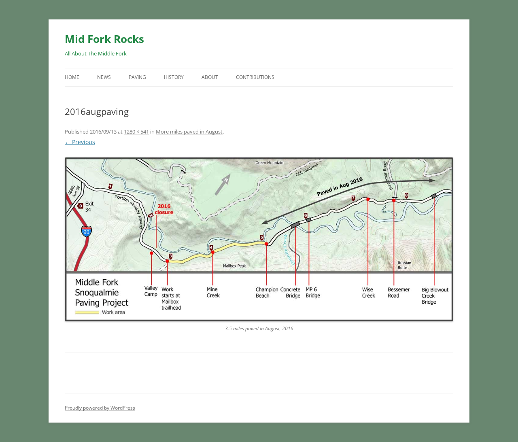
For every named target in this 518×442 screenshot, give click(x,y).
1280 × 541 (136, 131)
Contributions (255, 77)
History (174, 77)
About (210, 77)
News (104, 77)
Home (72, 77)
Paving (137, 77)
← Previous (80, 142)
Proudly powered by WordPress (100, 407)
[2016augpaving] (259, 239)
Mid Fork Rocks (104, 39)
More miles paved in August (189, 131)
